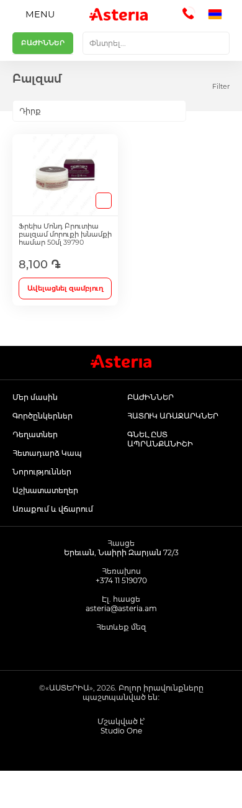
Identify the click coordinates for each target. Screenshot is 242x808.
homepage (30, 789)
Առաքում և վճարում (52, 509)
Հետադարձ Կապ (47, 453)
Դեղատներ (35, 434)
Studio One (121, 730)
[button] (219, 14)
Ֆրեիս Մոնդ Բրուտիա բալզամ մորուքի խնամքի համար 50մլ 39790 (65, 234)
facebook (93, 648)
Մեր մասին (35, 397)
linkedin (149, 648)
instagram (121, 648)
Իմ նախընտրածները (151, 789)
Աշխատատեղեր (45, 490)
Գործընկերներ (42, 415)
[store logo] (118, 14)
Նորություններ (41, 471)
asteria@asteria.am (121, 608)
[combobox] (156, 43)
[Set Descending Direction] (197, 111)
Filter (221, 86)
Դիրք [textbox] (30, 111)
